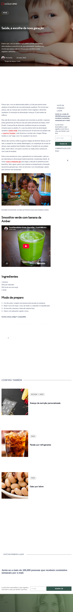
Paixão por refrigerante (40, 444)
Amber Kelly (12, 130)
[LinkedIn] (62, 166)
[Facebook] (62, 160)
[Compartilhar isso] (4, 338)
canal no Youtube (9, 133)
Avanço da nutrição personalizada (45, 403)
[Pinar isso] (17, 338)
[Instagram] (57, 160)
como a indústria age (13, 161)
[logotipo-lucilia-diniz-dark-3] (9, 4)
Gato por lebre (37, 486)
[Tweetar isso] (8, 338)
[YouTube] (57, 166)
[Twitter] (68, 160)
